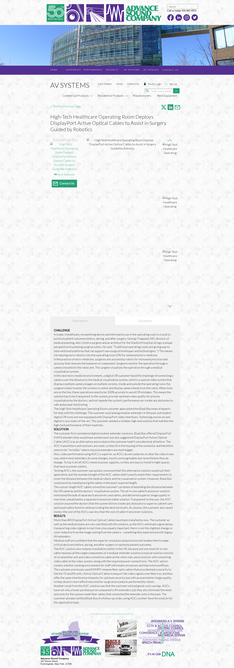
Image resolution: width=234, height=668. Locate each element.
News (119, 83)
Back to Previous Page (67, 106)
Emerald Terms (97, 614)
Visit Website (66, 174)
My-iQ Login (154, 83)
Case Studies (105, 83)
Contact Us (133, 83)
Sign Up (173, 83)
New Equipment (167, 95)
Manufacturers (142, 95)
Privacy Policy (111, 614)
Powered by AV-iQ (125, 614)
